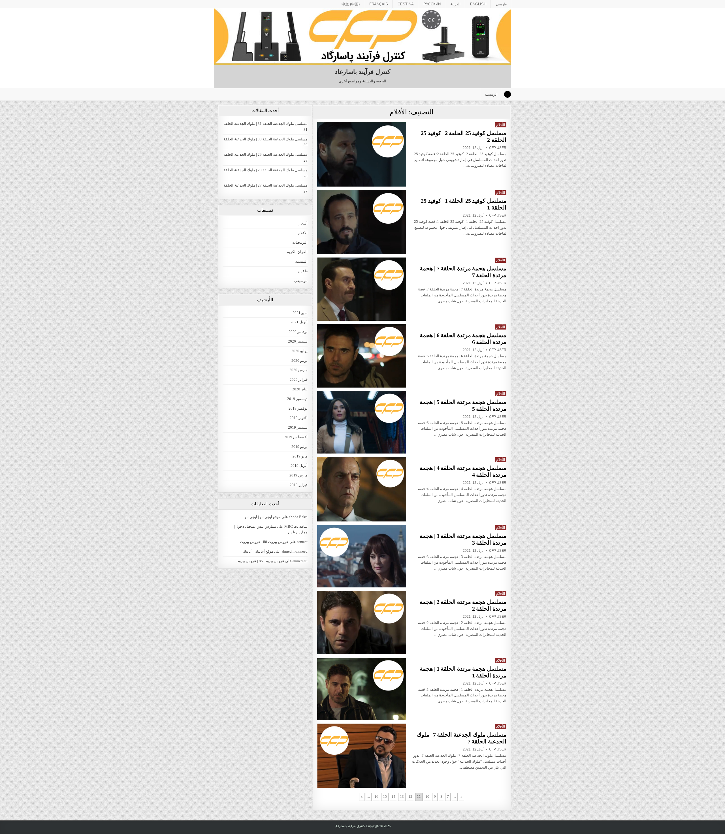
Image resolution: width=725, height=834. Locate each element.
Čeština (406, 4)
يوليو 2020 (299, 351)
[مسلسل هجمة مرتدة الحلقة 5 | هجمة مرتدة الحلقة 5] (361, 422)
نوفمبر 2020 (298, 332)
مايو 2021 (300, 313)
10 (427, 796)
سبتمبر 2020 (298, 341)
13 (402, 796)
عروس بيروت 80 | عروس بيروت (264, 542)
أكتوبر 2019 (299, 418)
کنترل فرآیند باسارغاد (362, 71)
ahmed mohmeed (295, 551)
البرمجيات (300, 242)
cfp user (497, 147)
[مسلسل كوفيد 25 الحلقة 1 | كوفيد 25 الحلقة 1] (361, 222)
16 (376, 796)
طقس (303, 271)
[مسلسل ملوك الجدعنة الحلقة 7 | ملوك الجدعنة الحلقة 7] (361, 756)
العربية (455, 4)
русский (432, 4)
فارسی (501, 4)
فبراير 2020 (299, 379)
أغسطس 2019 (296, 437)
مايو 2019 (300, 456)
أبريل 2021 (299, 322)
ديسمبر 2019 (297, 399)
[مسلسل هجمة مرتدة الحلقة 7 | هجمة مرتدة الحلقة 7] (361, 289)
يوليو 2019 (299, 446)
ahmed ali (300, 561)
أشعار (303, 223)
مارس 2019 (298, 475)
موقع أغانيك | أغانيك (258, 551)
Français (378, 4)
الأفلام (500, 125)
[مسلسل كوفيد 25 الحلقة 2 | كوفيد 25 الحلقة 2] (361, 154)
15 (385, 796)
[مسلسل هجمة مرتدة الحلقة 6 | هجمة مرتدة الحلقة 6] (361, 355)
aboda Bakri (298, 517)
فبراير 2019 (299, 485)
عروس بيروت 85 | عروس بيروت (260, 561)
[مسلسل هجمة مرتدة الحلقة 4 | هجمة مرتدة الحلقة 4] (361, 489)
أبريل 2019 (299, 465)
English (478, 4)
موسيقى (301, 281)
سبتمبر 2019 (298, 427)
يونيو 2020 (299, 360)
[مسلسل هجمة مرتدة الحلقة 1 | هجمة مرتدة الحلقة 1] (361, 689)
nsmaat (302, 542)
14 (393, 796)
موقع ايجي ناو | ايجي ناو (263, 517)
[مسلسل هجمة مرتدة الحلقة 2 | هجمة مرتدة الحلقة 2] (361, 622)
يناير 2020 (300, 389)
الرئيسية (491, 94)
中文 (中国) (351, 4)
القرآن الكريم (297, 252)
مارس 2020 (298, 370)
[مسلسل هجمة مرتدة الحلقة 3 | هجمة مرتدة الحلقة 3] (361, 556)
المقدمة (301, 261)
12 (410, 796)
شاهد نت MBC (296, 526)
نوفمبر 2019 (298, 408)
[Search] (507, 94)
